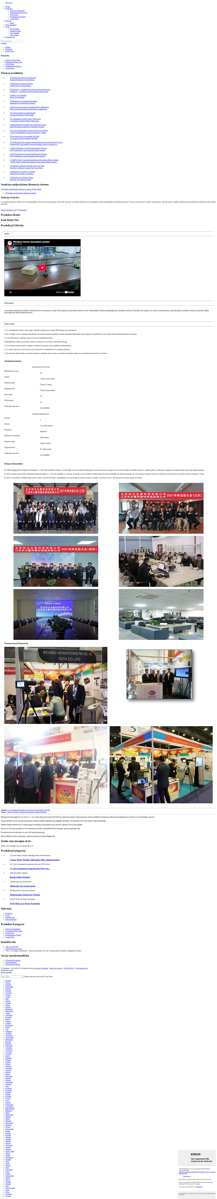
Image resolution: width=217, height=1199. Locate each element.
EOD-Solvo (14, 15)
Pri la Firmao (14, 29)
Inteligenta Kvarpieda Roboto (20, 86)
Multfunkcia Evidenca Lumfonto (21, 174)
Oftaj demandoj (11, 25)
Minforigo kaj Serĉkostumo (22, 886)
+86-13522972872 (12, 947)
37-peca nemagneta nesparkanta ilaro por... (30, 868)
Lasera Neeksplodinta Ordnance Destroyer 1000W (28, 133)
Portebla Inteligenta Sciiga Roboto (22, 80)
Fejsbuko (17, 960)
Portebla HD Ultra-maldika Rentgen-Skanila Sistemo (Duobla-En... (34, 144)
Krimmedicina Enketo (18, 17)
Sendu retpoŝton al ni (8, 210)
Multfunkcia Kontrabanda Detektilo (22, 103)
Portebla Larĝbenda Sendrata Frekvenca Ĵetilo (26, 168)
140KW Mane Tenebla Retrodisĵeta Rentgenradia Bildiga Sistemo (33, 162)
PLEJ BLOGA (69, 968)
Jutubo (14, 962)
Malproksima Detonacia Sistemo (25, 895)
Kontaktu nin (10, 37)
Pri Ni (7, 27)
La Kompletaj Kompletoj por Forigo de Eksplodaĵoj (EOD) (29, 810)
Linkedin (17, 964)
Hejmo (7, 7)
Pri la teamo (14, 35)
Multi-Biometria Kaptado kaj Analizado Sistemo (27, 127)
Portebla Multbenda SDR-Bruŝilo (22, 115)
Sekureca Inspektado (17, 11)
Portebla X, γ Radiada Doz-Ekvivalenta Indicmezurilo (29, 92)
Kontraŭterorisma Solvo (18, 13)
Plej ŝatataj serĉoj (82, 968)
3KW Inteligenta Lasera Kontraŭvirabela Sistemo (27, 156)
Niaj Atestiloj (14, 33)
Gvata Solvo (14, 19)
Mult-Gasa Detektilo (17, 97)
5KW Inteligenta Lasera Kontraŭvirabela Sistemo (27, 150)
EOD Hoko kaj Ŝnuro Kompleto (25, 903)
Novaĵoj (8, 21)
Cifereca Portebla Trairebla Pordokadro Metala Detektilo (27, 812)
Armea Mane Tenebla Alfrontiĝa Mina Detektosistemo (35, 860)
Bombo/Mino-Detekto (20, 877)
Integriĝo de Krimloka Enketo (20, 180)
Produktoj (8, 9)
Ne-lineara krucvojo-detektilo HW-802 (24, 138)
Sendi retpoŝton (6, 972)
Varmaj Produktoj (42, 968)
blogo (12, 23)
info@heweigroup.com (13, 949)
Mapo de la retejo (56, 968)
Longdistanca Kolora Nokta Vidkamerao (24, 121)
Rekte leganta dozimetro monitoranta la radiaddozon (28, 109)
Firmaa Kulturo (15, 31)
